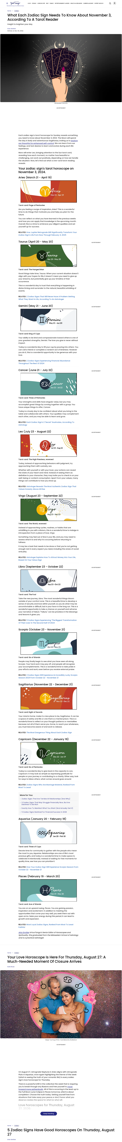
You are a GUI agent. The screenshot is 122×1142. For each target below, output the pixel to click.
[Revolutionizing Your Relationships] (15, 3)
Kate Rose (10, 967)
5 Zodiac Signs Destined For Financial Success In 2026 (44, 812)
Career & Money (88, 3)
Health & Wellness (76, 3)
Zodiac (34, 3)
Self (47, 3)
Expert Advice (98, 3)
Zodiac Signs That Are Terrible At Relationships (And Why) (46, 799)
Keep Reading (48, 1114)
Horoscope (41, 3)
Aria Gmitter (11, 29)
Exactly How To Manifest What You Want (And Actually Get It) (47, 808)
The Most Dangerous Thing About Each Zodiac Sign (49, 732)
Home (9, 11)
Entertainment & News (62, 3)
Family (52, 3)
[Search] (109, 3)
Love (29, 3)
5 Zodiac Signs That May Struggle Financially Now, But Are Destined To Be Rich (46, 803)
